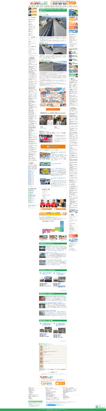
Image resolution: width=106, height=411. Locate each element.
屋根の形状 (30, 103)
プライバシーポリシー (72, 230)
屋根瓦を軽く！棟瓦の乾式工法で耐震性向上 (73, 165)
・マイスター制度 (30, 393)
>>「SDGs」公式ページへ (31, 207)
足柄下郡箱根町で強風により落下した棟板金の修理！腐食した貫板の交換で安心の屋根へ (47, 324)
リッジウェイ (30, 54)
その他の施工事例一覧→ (63, 290)
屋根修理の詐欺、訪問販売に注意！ (73, 93)
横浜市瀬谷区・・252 (31, 184)
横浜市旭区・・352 (30, 176)
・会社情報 (64, 393)
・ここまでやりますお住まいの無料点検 (50, 391)
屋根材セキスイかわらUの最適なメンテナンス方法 (73, 138)
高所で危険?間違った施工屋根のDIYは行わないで (32, 154)
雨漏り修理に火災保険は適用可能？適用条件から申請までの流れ (73, 160)
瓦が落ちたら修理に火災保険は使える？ (73, 158)
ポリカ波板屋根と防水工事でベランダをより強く (73, 188)
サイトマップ (71, 233)
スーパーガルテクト (31, 48)
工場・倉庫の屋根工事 (72, 194)
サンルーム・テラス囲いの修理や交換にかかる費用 (73, 198)
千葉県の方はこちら (53, 240)
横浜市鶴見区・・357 (31, 170)
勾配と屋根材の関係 (31, 114)
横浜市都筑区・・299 (31, 181)
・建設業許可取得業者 (65, 396)
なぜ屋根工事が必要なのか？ (73, 109)
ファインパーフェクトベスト (73, 220)
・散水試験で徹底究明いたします (49, 393)
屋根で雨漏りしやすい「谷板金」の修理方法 (32, 118)
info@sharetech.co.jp (74, 250)
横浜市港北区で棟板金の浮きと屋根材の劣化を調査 (49, 310)
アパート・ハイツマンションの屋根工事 (73, 196)
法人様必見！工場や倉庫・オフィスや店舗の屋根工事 (73, 201)
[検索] (77, 8)
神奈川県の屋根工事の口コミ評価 (73, 105)
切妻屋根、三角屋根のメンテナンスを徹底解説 (33, 105)
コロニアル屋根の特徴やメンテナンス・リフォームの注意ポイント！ (73, 143)
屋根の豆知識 (30, 132)
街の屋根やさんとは (72, 37)
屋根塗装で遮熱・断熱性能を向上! (73, 173)
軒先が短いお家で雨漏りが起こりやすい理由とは (33, 122)
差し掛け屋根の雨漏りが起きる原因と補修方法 (33, 107)
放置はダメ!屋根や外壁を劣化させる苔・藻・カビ (33, 139)
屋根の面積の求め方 (31, 100)
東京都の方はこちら (44, 240)
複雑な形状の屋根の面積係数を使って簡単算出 (32, 102)
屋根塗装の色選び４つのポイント (73, 171)
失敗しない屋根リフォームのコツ (73, 111)
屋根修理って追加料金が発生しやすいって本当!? (73, 99)
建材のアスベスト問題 (31, 125)
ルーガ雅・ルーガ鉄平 (31, 49)
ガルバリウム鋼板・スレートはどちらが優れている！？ (33, 148)
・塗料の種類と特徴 (65, 392)
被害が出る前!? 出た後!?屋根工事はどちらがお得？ (73, 91)
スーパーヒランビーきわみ (32, 53)
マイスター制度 (71, 46)
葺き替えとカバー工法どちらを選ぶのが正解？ (73, 121)
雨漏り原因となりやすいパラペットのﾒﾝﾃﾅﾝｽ (33, 79)
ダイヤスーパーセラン (72, 216)
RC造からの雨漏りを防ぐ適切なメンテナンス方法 (32, 158)
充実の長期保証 (71, 45)
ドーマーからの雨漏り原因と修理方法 (33, 160)
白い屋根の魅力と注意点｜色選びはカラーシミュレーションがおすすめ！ (51, 245)
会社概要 (70, 225)
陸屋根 (29, 44)
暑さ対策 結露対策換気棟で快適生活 (31, 111)
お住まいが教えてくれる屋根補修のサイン (73, 119)
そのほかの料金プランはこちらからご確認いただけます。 (48, 85)
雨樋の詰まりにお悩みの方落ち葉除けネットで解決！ (73, 193)
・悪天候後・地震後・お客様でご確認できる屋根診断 (69, 390)
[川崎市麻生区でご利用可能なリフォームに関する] (53, 213)
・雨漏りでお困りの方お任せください (50, 392)
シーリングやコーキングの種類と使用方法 (33, 94)
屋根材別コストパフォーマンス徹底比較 (33, 134)
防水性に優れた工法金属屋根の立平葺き (33, 96)
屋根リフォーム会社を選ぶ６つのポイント (73, 150)
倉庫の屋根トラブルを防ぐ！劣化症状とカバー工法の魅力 (49, 252)
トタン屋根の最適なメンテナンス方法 (73, 131)
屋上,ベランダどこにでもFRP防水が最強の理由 (33, 81)
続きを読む (61, 175)
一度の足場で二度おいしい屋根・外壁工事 (73, 175)
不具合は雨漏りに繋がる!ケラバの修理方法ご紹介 (33, 67)
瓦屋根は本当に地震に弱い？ (73, 182)
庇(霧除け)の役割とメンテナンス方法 (33, 92)
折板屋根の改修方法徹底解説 (73, 132)
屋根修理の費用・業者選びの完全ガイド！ (73, 83)
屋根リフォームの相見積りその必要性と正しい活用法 (73, 85)
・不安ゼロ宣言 (30, 391)
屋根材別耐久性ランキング (32, 135)
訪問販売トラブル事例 (72, 95)
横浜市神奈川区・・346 (31, 171)
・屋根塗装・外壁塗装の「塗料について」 (68, 391)
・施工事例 (29, 397)
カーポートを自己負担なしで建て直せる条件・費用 (73, 186)
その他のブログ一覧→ (63, 317)
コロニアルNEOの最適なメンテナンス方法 (73, 140)
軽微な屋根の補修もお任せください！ (73, 208)
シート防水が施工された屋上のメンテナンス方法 (33, 77)
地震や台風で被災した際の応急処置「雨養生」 (33, 98)
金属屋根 (30, 41)
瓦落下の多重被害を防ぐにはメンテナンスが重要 (73, 155)
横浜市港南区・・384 (31, 174)
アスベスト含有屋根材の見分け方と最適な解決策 (33, 124)
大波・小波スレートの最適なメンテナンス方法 (33, 90)
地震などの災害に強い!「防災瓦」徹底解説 (73, 167)
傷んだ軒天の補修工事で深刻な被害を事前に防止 (33, 71)
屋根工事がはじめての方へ (72, 36)
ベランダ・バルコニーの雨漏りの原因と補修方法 (33, 84)
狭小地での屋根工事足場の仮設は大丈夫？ (73, 145)
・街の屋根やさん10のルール (32, 390)
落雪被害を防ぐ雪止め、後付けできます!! (73, 204)
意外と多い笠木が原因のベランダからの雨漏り (33, 69)
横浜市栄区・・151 (30, 183)
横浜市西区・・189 (30, 172)
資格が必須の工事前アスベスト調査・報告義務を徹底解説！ (33, 127)
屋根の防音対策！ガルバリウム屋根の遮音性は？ (73, 180)
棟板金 (41, 38)
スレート (30, 39)
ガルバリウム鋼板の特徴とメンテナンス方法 (33, 150)
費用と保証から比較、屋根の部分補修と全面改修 (73, 113)
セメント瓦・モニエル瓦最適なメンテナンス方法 (32, 86)
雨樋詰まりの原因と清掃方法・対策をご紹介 (73, 190)
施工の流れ (70, 42)
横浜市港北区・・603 (31, 178)
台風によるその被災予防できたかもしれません (73, 153)
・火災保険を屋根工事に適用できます (50, 395)
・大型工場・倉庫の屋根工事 (49, 396)
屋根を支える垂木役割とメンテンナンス (31, 156)
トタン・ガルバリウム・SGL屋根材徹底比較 (33, 146)
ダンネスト (70, 221)
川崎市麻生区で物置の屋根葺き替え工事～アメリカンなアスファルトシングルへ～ (47, 273)
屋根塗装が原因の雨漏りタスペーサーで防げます (32, 73)
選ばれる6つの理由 (71, 38)
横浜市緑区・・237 (30, 179)
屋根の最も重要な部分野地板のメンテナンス (31, 130)
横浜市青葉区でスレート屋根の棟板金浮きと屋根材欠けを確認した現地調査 (52, 302)
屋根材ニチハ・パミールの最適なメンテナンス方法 (73, 136)
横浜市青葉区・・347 (31, 180)
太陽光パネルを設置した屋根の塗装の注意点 (73, 134)
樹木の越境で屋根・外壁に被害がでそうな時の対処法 (73, 101)
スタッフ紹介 (71, 226)
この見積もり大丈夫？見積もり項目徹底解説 (73, 89)
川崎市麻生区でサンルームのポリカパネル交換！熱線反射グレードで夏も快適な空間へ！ (60, 273)
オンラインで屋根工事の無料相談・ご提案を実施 (73, 81)
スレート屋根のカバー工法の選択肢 (73, 126)
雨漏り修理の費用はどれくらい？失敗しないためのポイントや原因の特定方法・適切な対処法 (73, 116)
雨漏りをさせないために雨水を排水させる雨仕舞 (33, 116)
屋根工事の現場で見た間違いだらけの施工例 (73, 169)
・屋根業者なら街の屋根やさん (67, 397)
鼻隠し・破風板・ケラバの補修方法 (33, 65)
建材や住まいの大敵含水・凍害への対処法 (31, 113)
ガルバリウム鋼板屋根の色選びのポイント (33, 152)
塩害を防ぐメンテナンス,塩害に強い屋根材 (33, 137)
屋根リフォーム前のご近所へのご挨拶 (73, 87)
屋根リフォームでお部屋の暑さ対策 (73, 206)
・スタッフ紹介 (65, 395)
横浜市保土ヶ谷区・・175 (31, 175)
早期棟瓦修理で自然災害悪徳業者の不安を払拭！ (32, 88)
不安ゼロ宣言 (71, 41)
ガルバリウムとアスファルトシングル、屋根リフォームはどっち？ (73, 178)
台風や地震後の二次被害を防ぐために (73, 163)
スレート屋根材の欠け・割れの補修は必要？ (73, 128)
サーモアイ (70, 217)
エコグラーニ (30, 50)
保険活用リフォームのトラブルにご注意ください (73, 103)
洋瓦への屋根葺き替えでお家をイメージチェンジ (33, 144)
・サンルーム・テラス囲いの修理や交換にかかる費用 (52, 398)
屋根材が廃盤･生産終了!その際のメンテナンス (32, 141)
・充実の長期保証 (30, 392)
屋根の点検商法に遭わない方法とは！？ (73, 97)
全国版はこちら (63, 240)
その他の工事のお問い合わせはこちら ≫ (53, 109)
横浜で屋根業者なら (72, 229)
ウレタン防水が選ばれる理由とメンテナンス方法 (33, 75)
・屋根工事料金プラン (48, 390)
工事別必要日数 (71, 148)
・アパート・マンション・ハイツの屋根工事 (51, 397)
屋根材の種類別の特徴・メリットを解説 (33, 60)
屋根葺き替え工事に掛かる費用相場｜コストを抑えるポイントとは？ (73, 124)
